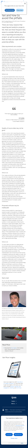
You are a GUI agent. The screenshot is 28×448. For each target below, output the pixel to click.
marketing (12, 387)
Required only (18, 434)
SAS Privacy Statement (20, 425)
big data (16, 386)
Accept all (9, 434)
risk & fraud (18, 387)
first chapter (14, 348)
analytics (12, 386)
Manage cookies (14, 438)
